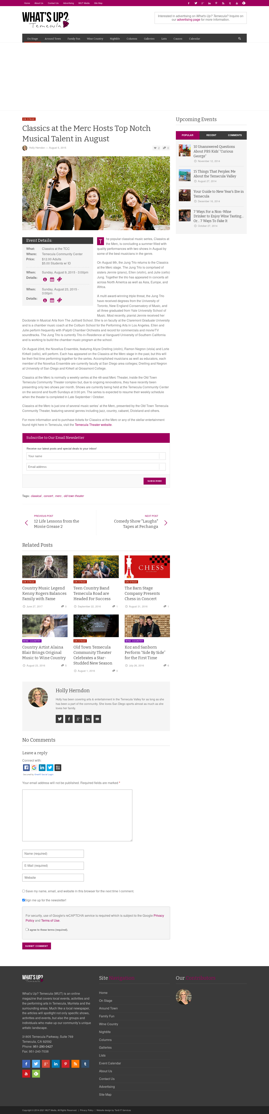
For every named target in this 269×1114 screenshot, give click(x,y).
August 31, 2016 (138, 606)
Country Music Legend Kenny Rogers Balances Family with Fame (44, 593)
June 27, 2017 (35, 606)
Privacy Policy (87, 1110)
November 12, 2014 (209, 161)
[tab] (187, 135)
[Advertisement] (134, 76)
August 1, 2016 (86, 671)
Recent (211, 135)
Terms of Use (50, 920)
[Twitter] (196, 3)
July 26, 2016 (136, 665)
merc (58, 496)
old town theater (74, 496)
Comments (235, 135)
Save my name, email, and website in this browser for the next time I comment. (80, 891)
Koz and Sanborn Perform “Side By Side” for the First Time (145, 652)
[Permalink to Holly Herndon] (184, 996)
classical (36, 496)
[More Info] (45, 279)
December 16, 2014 (209, 201)
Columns (105, 1039)
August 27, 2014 (207, 181)
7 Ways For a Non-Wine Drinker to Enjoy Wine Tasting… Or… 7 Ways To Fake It (219, 216)
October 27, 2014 (207, 226)
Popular (187, 135)
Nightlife (105, 1032)
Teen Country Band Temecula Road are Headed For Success (92, 593)
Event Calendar (110, 1063)
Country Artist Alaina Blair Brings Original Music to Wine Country (44, 652)
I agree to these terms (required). (48, 929)
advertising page (188, 19)
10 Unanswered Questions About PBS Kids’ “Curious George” (214, 151)
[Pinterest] (216, 3)
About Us (105, 1071)
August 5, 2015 (57, 148)
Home (103, 992)
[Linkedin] (88, 719)
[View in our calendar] (52, 279)
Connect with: (31, 760)
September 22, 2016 (89, 606)
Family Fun (106, 1016)
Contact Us (107, 1078)
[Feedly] (244, 3)
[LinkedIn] (209, 3)
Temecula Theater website (93, 424)
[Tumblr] (230, 3)
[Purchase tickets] (59, 279)
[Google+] (202, 3)
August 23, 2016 (36, 665)
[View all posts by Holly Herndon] (38, 697)
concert (48, 496)
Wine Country (32, 640)
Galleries (105, 1047)
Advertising (107, 1086)
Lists (102, 1055)
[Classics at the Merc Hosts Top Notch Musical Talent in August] (96, 193)
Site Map (105, 1094)
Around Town (108, 1008)
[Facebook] (189, 3)
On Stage (29, 119)
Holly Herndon (37, 148)
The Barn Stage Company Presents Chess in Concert (142, 593)
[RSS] (223, 3)
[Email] (97, 719)
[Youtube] (237, 3)
